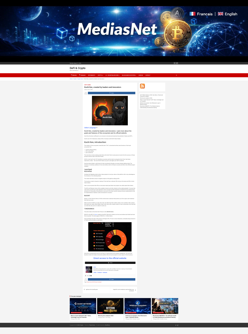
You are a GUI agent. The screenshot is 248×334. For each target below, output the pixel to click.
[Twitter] (87, 275)
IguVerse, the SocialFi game (92, 289)
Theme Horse (92, 325)
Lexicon (141, 75)
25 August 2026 (74, 319)
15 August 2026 (156, 319)
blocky (88, 282)
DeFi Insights (91, 75)
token (96, 214)
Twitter (94, 272)
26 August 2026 (101, 317)
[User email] (91, 275)
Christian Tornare (136, 319)
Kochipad (99, 282)
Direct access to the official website (110, 258)
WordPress (107, 325)
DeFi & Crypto (77, 68)
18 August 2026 (128, 319)
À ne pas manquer (76, 296)
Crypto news (87, 84)
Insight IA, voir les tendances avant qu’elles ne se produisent (123, 290)
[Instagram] (89, 275)
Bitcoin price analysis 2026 (146, 98)
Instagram (105, 272)
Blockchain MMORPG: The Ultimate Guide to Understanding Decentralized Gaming (164, 316)
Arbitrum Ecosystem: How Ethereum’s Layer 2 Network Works (136, 316)
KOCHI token (94, 282)
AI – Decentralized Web (112, 75)
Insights (100, 312)
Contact (147, 75)
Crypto (100, 75)
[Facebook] (85, 275)
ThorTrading (107, 317)
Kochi (91, 282)
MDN (92, 89)
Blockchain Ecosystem (128, 75)
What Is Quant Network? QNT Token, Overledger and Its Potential (81, 316)
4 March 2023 (87, 89)
